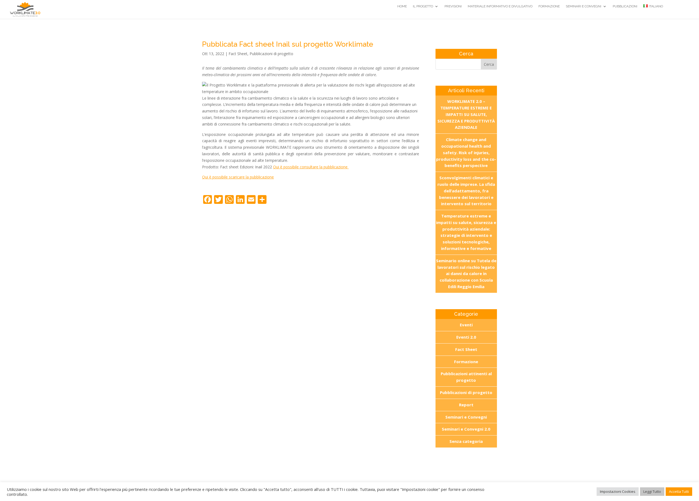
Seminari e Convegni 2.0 (466, 429)
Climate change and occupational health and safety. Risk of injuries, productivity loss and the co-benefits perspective (466, 152)
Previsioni (453, 6)
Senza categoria (466, 441)
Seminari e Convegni (583, 6)
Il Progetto (423, 6)
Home (402, 6)
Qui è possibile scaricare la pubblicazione (238, 177)
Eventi (466, 324)
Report (466, 404)
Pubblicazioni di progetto (271, 53)
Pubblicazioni (625, 6)
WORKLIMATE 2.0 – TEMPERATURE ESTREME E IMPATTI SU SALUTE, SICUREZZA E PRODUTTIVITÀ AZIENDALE (466, 114)
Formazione (549, 6)
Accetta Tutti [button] (679, 491)
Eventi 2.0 (466, 337)
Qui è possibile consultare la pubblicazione (311, 166)
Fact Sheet (238, 53)
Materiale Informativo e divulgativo (500, 6)
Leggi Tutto (652, 491)
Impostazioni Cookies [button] (617, 491)
